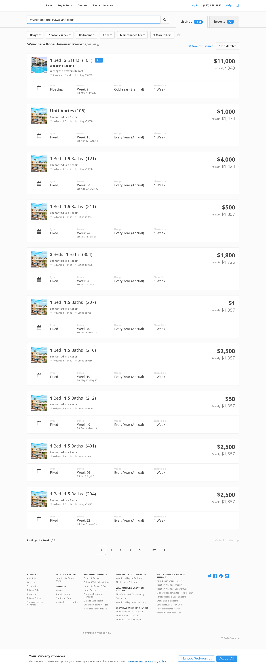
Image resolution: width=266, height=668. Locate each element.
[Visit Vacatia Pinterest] (221, 576)
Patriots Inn (121, 598)
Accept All (226, 658)
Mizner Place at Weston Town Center (175, 592)
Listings (190, 21)
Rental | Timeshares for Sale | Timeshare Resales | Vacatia (230, 633)
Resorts (223, 21)
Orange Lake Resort (93, 600)
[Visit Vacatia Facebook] (215, 576)
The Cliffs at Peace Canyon (129, 619)
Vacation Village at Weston (169, 584)
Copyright (32, 594)
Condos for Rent (63, 598)
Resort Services (103, 5)
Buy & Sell (64, 5)
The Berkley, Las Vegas (127, 615)
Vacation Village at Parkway (129, 578)
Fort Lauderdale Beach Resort (171, 596)
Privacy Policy (34, 590)
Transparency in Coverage (35, 603)
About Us (31, 578)
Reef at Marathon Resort (168, 608)
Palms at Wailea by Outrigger (98, 582)
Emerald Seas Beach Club (169, 612)
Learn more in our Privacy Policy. (147, 661)
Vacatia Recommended (67, 602)
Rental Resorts (63, 594)
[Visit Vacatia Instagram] (227, 576)
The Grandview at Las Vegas (129, 611)
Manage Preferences (196, 658)
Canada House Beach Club (169, 604)
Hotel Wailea (90, 590)
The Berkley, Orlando (126, 582)
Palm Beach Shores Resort (169, 580)
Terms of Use (33, 586)
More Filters (163, 35)
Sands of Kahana (92, 578)
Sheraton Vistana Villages (96, 604)
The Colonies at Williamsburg (130, 594)
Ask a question (222, 69)
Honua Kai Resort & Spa (95, 586)
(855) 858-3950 (212, 5)
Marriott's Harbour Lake (95, 608)
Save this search (202, 46)
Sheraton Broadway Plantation (93, 595)
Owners (83, 5)
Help (229, 5)
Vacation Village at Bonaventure (172, 588)
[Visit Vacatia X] (210, 576)
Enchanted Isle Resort (167, 600)
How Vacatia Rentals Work (65, 579)
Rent (49, 5)
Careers (31, 582)
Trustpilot (129, 635)
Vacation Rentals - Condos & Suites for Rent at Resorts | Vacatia (34, 4)
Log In (195, 5)
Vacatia (59, 590)
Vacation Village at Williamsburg (131, 602)
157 (153, 550)
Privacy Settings (34, 598)
